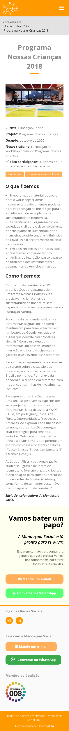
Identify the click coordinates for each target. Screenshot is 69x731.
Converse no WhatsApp (36, 659)
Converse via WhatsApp (36, 593)
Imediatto (46, 726)
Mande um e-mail (36, 579)
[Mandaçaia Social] (10, 7)
